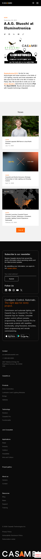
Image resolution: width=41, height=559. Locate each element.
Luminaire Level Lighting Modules (13, 392)
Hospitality (5, 454)
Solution (5, 413)
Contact (4, 484)
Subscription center (8, 539)
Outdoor (5, 450)
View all (20, 230)
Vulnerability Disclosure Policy (12, 535)
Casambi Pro (6, 417)
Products (5, 385)
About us (5, 476)
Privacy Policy (7, 532)
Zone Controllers (8, 389)
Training (5, 508)
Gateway (5, 400)
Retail (4, 443)
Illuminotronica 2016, (11, 73)
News (5, 17)
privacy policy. (12, 268)
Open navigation (37, 3)
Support (5, 504)
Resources (5, 493)
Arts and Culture (7, 457)
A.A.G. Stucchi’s (9, 84)
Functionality (6, 420)
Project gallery (7, 467)
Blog (3, 497)
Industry (5, 446)
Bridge (4, 396)
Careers (5, 480)
